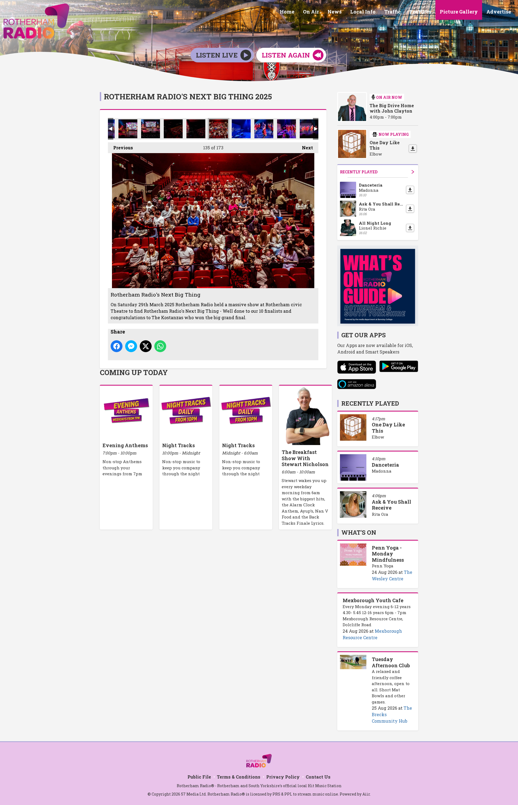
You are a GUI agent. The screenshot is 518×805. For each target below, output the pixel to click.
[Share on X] (146, 346)
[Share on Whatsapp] (160, 346)
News (335, 11)
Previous (120, 147)
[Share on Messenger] (131, 346)
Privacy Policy (283, 777)
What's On (358, 532)
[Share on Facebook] (116, 346)
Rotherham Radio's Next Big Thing (127, 128)
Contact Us (318, 777)
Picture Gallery (459, 11)
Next (305, 147)
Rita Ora (380, 514)
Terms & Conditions (238, 777)
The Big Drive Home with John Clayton (392, 108)
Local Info (363, 11)
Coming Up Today (134, 372)
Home (287, 11)
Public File (199, 777)
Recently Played (358, 171)
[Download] (413, 148)
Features (420, 11)
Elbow (378, 437)
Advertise (498, 11)
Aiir (366, 794)
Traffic (392, 11)
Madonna (381, 471)
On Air (311, 11)
